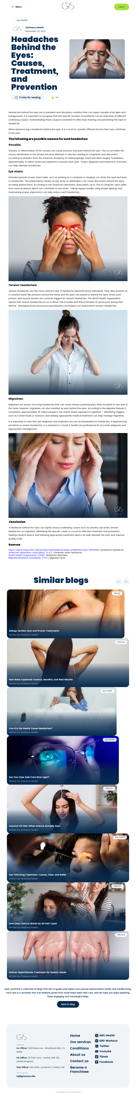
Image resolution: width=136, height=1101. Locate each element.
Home (75, 1035)
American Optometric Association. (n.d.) (30, 553)
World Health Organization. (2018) (26, 555)
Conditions (79, 1048)
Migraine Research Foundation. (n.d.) (28, 558)
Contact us (79, 1061)
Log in (121, 7)
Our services (80, 1042)
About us (77, 1054)
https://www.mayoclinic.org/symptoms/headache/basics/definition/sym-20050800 (53, 550)
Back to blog (68, 1004)
